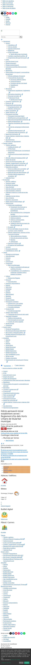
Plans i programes (8, 395)
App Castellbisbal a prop (10, 579)
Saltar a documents (7, 4)
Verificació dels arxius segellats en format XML (14, 433)
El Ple (4, 373)
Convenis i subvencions (10, 389)
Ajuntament (7, 366)
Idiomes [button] (5, 15)
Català (7, 17)
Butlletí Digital (7, 573)
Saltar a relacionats (7, 6)
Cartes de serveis (8, 541)
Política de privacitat (9, 637)
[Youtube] (7, 13)
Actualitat (6, 467)
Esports (5, 604)
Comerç (5, 593)
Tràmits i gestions (8, 537)
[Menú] (1, 39)
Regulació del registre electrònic (12, 546)
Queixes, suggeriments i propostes (13, 544)
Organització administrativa (11, 393)
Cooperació (6, 597)
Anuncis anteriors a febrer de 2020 (12, 368)
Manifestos (6, 382)
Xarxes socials (7, 581)
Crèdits (5, 635)
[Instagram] (10, 13)
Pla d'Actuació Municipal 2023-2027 (13, 555)
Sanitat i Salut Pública (9, 624)
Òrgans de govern (8, 377)
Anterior (3, 506)
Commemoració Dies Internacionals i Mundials (16, 380)
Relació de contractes (9, 400)
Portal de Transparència (10, 553)
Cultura (5, 599)
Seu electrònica (7, 406)
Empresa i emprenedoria (10, 603)
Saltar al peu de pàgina (8, 8)
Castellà (8, 19)
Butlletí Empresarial (8, 577)
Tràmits (3, 535)
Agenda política (7, 470)
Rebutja (21, 662)
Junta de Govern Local (9, 375)
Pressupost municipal (9, 398)
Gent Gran (6, 606)
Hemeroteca (6, 570)
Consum (5, 592)
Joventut (5, 612)
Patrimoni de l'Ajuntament (10, 408)
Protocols (6, 391)
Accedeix (3, 485)
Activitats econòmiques (10, 588)
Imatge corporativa (8, 583)
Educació (5, 601)
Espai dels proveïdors (9, 548)
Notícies (5, 568)
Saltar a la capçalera (8, 1)
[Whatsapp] (15, 13)
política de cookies (15, 659)
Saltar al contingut (7, 3)
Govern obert (5, 552)
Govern (5, 371)
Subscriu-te (4, 519)
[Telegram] (13, 13)
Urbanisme (6, 630)
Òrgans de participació (9, 378)
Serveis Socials (7, 628)
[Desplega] (12, 365)
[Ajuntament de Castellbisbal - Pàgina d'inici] (10, 33)
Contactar (4, 11)
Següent (8, 506)
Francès (8, 24)
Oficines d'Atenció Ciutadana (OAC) (13, 539)
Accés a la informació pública (11, 543)
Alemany (8, 23)
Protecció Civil (7, 623)
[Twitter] (2, 13)
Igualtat (5, 610)
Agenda (5, 468)
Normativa (6, 388)
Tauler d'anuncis (20, 365)
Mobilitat (5, 615)
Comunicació (7, 595)
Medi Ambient (7, 613)
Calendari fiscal (7, 550)
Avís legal (6, 639)
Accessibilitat (7, 641)
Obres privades (7, 619)
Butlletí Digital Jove (8, 575)
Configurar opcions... (6, 662)
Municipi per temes (6, 586)
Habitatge (6, 608)
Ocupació (6, 617)
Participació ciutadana (9, 621)
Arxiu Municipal (7, 590)
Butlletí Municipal (8, 572)
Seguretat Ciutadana (9, 626)
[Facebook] (5, 13)
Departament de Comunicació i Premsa (14, 584)
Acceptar (27, 662)
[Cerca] (20, 37)
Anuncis (5, 472)
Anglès (8, 21)
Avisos (5, 566)
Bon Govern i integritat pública (12, 557)
